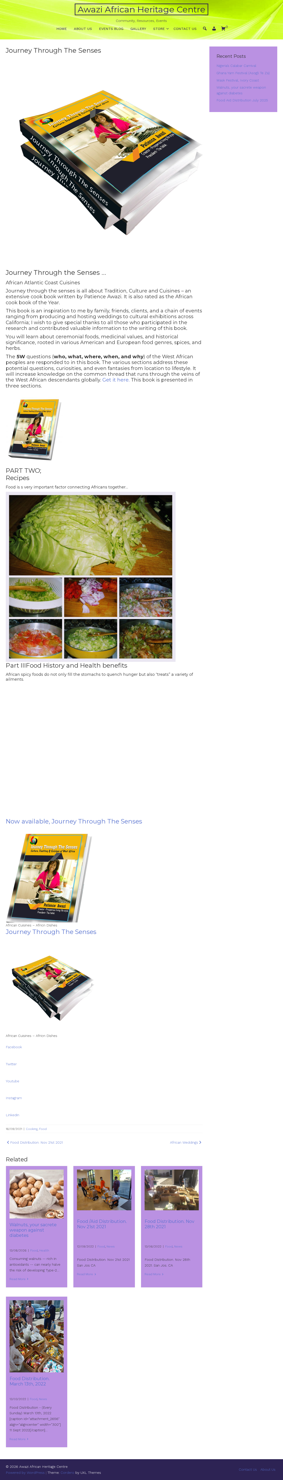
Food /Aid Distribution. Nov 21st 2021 (102, 1224)
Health (44, 1250)
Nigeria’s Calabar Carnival (236, 66)
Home (61, 29)
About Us (83, 29)
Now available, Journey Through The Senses (74, 821)
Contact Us (185, 29)
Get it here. (116, 380)
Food (43, 1129)
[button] (214, 30)
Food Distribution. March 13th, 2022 (30, 1381)
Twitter (11, 1064)
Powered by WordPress (25, 1472)
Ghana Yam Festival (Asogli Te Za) (243, 73)
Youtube (12, 1081)
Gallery (138, 29)
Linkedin (12, 1115)
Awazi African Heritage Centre (141, 9)
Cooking (32, 1129)
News (111, 1246)
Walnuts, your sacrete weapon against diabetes (33, 1230)
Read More (18, 1279)
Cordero (67, 1472)
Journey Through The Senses (51, 932)
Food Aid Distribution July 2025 (242, 100)
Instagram (14, 1098)
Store (159, 29)
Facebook (14, 1047)
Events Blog (111, 29)
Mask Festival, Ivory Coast (237, 80)
